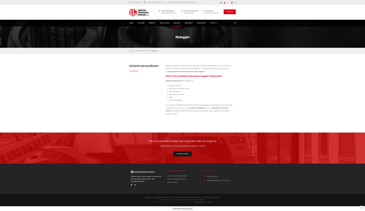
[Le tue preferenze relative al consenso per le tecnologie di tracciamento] (361, 207)
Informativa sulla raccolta (182, 209)
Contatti (213, 23)
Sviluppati (208, 202)
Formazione (209, 11)
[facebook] (235, 3)
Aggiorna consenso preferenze (184, 202)
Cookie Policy (168, 202)
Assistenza (189, 23)
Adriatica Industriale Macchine (176, 179)
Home (131, 23)
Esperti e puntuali (188, 13)
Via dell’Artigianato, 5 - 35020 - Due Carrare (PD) (183, 2)
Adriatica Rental (172, 182)
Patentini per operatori (212, 13)
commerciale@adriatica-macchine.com (218, 180)
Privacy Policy (157, 202)
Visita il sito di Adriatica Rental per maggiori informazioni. (194, 76)
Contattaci (229, 12)
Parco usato (164, 23)
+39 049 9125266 (136, 2)
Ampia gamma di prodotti (169, 13)
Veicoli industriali (167, 11)
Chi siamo (141, 23)
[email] (232, 3)
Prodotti (152, 23)
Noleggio (176, 23)
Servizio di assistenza (190, 11)
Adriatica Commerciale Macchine (177, 176)
